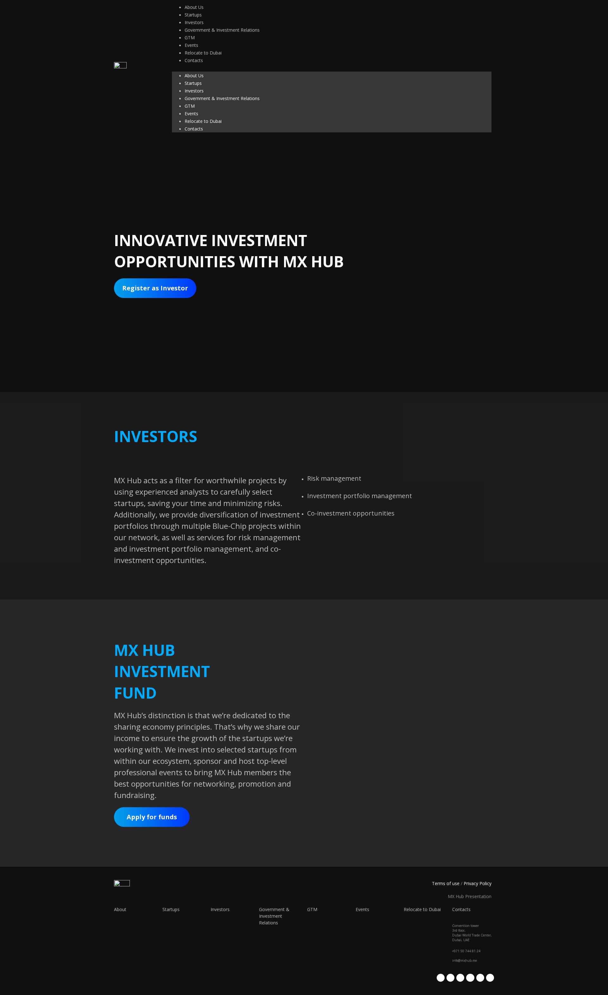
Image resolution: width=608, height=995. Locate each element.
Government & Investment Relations (222, 30)
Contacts (194, 60)
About (120, 909)
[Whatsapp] (480, 978)
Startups (193, 15)
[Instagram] (450, 978)
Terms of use (445, 883)
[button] (331, 68)
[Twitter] (441, 978)
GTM (190, 38)
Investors (194, 22)
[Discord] (490, 978)
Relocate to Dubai (203, 53)
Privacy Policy (477, 883)
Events (191, 45)
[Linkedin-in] (460, 978)
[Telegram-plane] (470, 978)
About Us (194, 7)
